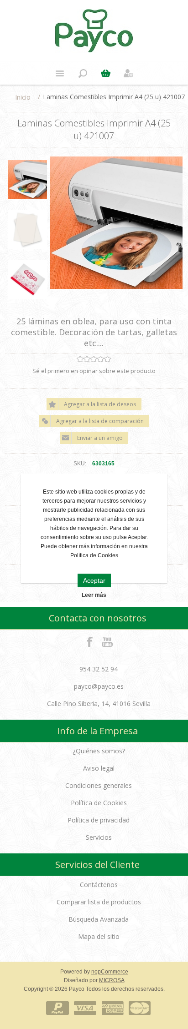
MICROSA (112, 980)
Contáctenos (99, 884)
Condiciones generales (98, 785)
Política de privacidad (99, 820)
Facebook (90, 641)
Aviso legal (99, 768)
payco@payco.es (99, 686)
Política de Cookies (99, 802)
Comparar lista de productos (99, 902)
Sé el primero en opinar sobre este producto (94, 371)
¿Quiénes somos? (99, 751)
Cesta (105, 73)
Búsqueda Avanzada (98, 919)
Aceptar (94, 580)
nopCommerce (109, 971)
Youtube (107, 641)
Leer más (94, 595)
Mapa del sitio (99, 936)
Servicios (99, 837)
